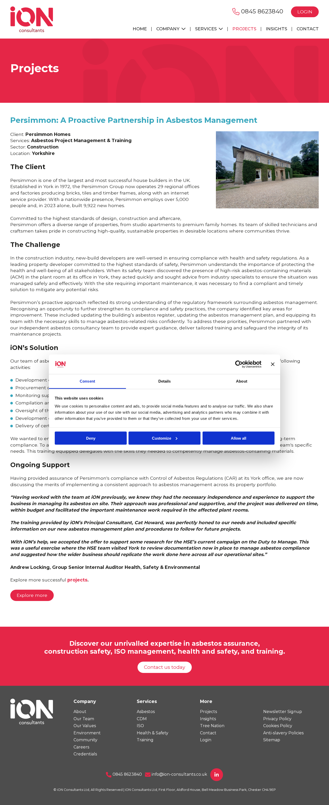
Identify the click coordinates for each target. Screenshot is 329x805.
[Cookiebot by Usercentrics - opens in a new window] (238, 364)
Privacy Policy (277, 718)
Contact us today (164, 667)
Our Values (85, 725)
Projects (244, 28)
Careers (81, 747)
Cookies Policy (277, 725)
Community (85, 739)
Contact (308, 28)
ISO (140, 725)
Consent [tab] (87, 381)
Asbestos (146, 711)
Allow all (238, 438)
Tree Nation (212, 725)
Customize (161, 438)
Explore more (32, 595)
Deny (90, 438)
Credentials (85, 754)
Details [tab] (164, 381)
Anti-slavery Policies (283, 732)
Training (145, 739)
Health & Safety (152, 732)
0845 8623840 (261, 11)
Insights (276, 28)
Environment (87, 732)
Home (140, 28)
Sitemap (271, 739)
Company (168, 28)
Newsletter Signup (282, 711)
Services (206, 28)
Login (304, 11)
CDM (142, 718)
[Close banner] (273, 364)
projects (77, 579)
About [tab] (241, 381)
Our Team (84, 718)
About (80, 711)
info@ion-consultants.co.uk (179, 774)
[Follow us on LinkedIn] (216, 774)
